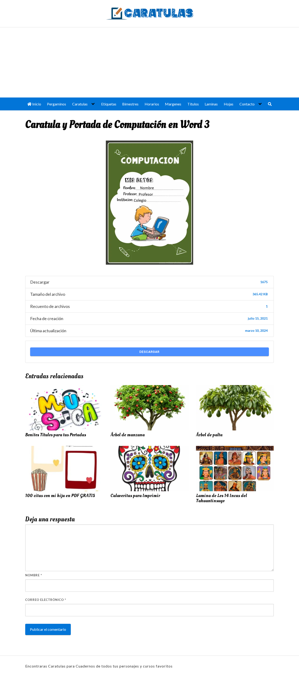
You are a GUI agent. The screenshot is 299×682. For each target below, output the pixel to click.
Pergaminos (56, 104)
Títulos (193, 104)
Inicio (36, 104)
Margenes (173, 104)
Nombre (33, 575)
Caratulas (80, 104)
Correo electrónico (45, 600)
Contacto (247, 104)
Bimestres (130, 104)
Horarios (152, 104)
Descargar (149, 352)
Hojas (228, 104)
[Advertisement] (149, 62)
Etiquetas (108, 104)
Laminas (211, 104)
